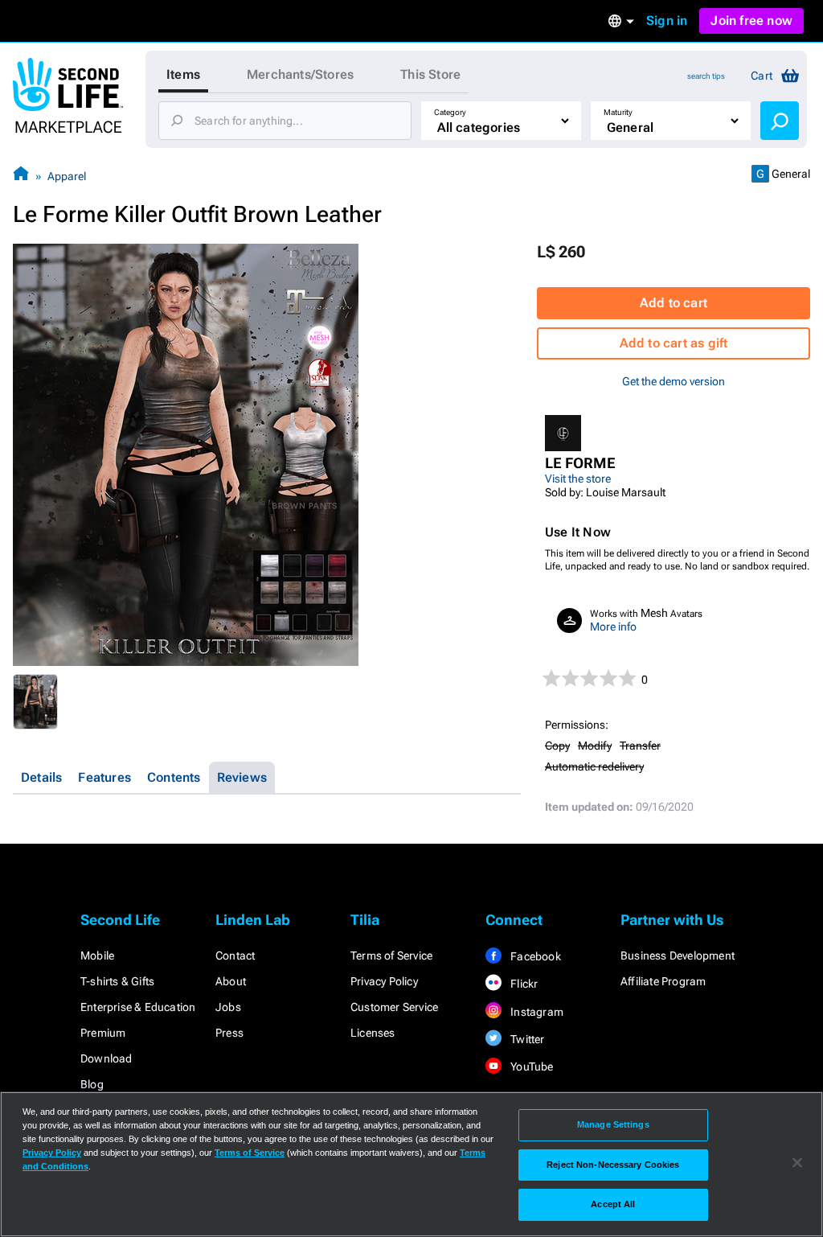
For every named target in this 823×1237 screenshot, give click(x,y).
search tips (706, 76)
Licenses (372, 1032)
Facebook (534, 956)
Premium (102, 1032)
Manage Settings (613, 1124)
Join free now (751, 20)
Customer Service (394, 1007)
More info (613, 626)
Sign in (666, 20)
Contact (235, 955)
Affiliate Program (663, 981)
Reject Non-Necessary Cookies (613, 1164)
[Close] (797, 1163)
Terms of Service (391, 955)
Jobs (228, 1007)
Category (450, 112)
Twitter (526, 1039)
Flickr (523, 983)
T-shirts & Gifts (117, 981)
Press (229, 1032)
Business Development (677, 955)
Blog (92, 1084)
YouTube (531, 1066)
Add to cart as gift (674, 343)
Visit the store (578, 478)
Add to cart (673, 302)
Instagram (535, 1011)
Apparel (66, 176)
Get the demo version (673, 381)
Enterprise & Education (137, 1007)
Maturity (618, 112)
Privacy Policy (384, 981)
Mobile (97, 955)
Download (106, 1058)
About (230, 981)
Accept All (613, 1204)
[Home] (21, 176)
